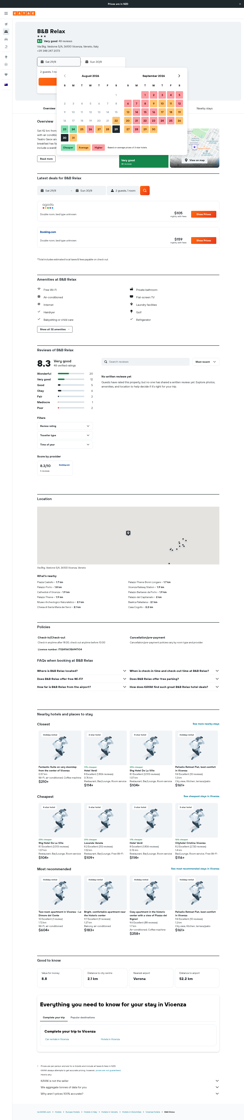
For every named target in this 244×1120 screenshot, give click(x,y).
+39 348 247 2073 (48, 50)
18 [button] (82, 120)
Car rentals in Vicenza (57, 1039)
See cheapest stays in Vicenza (201, 796)
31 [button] (73, 138)
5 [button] (90, 103)
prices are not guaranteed (108, 1070)
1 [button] (116, 95)
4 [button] (82, 103)
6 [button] (99, 103)
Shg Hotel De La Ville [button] (142, 770)
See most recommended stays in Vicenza (195, 868)
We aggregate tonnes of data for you (64, 1087)
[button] (240, 4)
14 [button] (107, 112)
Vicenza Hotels (153, 1112)
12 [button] (90, 112)
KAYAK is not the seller (54, 1081)
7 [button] (107, 103)
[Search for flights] (6, 24)
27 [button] (99, 129)
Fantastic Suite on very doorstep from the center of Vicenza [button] (58, 768)
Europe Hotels (73, 1112)
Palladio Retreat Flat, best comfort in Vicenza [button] (195, 768)
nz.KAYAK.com (44, 1112)
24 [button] (73, 129)
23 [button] (64, 129)
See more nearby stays (206, 723)
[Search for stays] (6, 31)
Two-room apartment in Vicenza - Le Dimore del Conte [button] (60, 913)
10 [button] (73, 112)
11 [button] (82, 112)
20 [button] (99, 120)
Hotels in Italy (90, 1112)
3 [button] (73, 103)
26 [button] (90, 129)
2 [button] (65, 103)
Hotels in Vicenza (110, 1039)
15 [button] (116, 112)
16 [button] (64, 120)
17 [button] (73, 120)
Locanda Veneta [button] (93, 843)
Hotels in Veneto (109, 1112)
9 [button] (65, 112)
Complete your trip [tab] (54, 1017)
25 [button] (81, 129)
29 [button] (116, 129)
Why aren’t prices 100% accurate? (62, 1093)
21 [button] (107, 120)
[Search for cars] (6, 39)
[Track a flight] (6, 64)
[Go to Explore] (6, 56)
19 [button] (90, 120)
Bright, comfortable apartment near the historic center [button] (105, 913)
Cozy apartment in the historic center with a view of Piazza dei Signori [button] (148, 915)
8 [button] (116, 103)
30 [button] (64, 138)
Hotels (58, 1112)
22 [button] (116, 120)
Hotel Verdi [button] (90, 770)
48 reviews (65, 41)
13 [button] (99, 112)
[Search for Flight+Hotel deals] (6, 46)
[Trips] (6, 74)
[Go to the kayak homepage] (24, 13)
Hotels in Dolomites (131, 1112)
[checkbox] (55, 468)
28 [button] (107, 129)
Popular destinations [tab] (83, 1017)
